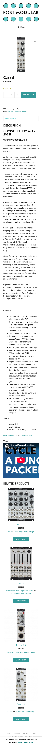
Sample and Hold (12, 591)
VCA (10, 532)
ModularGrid (27, 435)
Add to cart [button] (21, 539)
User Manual (8, 435)
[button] (35, 41)
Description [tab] (10, 118)
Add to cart (28, 95)
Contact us (29, 737)
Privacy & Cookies (29, 733)
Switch (31, 591)
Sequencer (24, 591)
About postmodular (15, 737)
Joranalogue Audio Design (17, 111)
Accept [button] (20, 742)
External (10, 652)
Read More (28, 742)
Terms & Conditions (13, 733)
